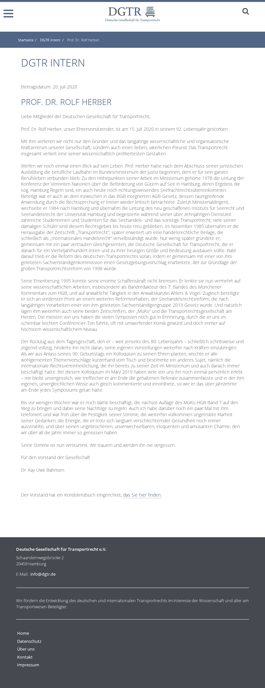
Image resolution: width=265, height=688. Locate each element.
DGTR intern (50, 39)
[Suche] (245, 11)
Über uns (26, 649)
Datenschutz (29, 641)
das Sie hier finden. (142, 495)
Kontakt (25, 657)
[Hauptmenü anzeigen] (9, 10)
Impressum (28, 665)
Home (23, 633)
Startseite (26, 39)
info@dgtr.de (43, 574)
